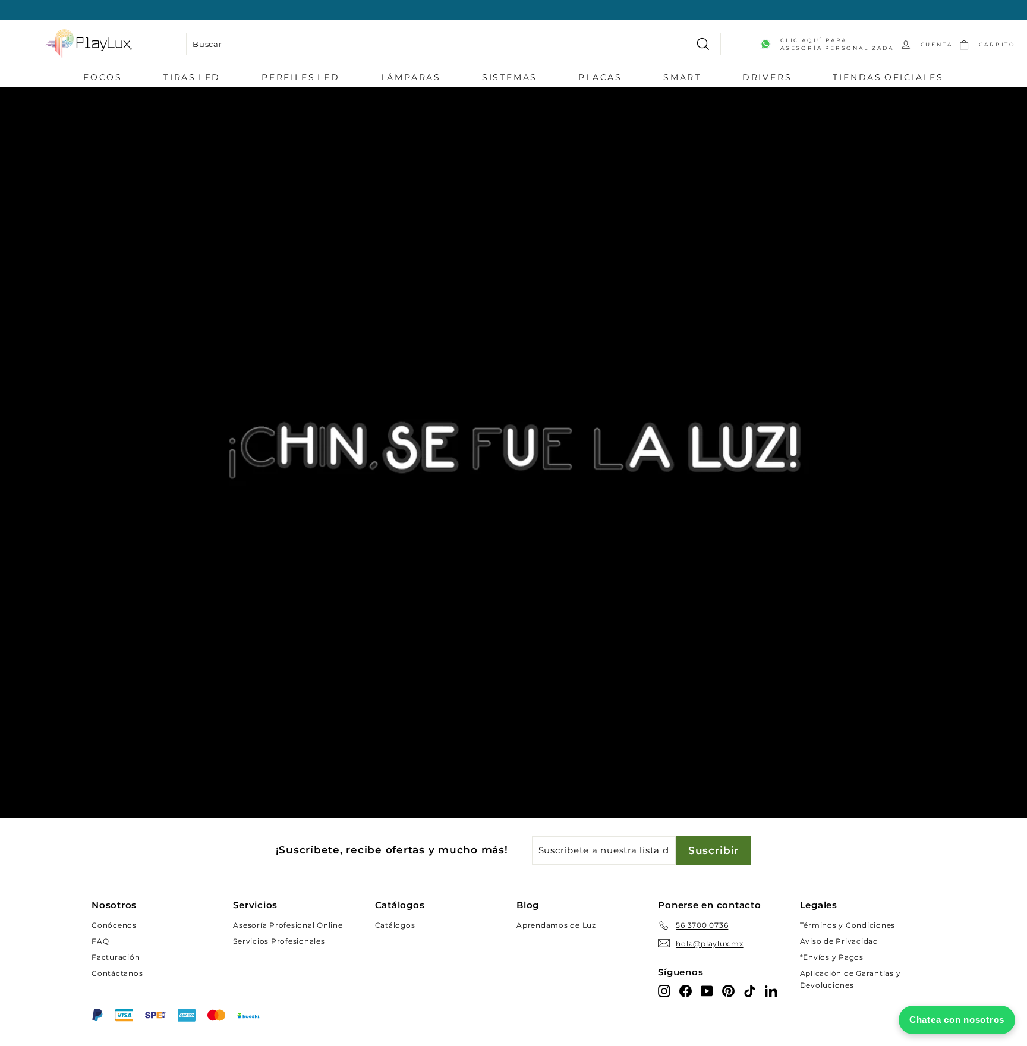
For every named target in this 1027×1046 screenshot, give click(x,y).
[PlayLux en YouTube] (707, 991)
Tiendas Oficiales (888, 77)
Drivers (767, 77)
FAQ (100, 941)
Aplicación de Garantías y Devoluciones (850, 979)
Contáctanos (117, 973)
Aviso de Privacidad (839, 941)
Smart (682, 77)
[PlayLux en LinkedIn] (771, 991)
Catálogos (395, 925)
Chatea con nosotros (956, 1020)
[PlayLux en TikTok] (750, 991)
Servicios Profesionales (279, 941)
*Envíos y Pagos (832, 957)
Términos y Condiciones (848, 925)
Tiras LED (191, 77)
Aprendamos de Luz (556, 925)
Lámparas (411, 77)
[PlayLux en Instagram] (664, 991)
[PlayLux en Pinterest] (728, 991)
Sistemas (509, 77)
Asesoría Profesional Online (287, 925)
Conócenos (114, 925)
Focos (102, 77)
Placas (600, 77)
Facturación (116, 957)
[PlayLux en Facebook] (685, 991)
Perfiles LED (301, 77)
